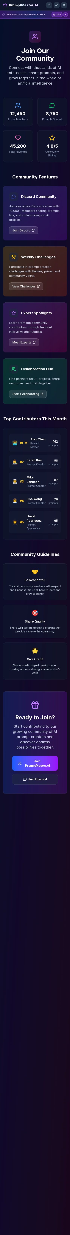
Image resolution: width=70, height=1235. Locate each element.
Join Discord (21, 230)
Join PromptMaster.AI (37, 763)
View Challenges (23, 286)
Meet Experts (21, 342)
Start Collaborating (25, 394)
